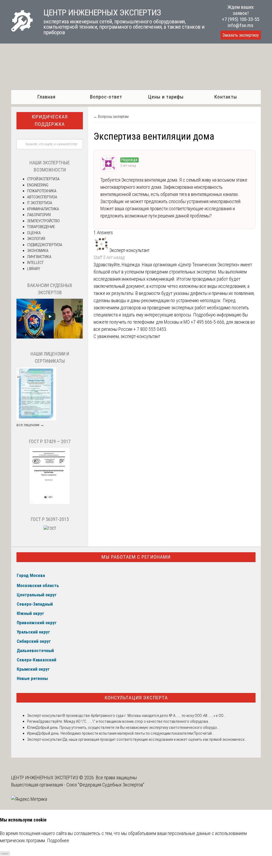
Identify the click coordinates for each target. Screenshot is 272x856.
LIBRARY (33, 268)
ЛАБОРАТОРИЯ (39, 214)
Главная (46, 97)
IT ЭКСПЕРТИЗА (39, 202)
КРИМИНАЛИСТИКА (43, 209)
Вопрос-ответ (106, 97)
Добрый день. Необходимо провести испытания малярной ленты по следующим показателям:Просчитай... (125, 733)
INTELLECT (35, 262)
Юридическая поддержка (50, 120)
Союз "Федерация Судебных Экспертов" (105, 784)
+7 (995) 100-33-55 (240, 19)
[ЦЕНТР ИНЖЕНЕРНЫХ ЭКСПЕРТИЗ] (22, 30)
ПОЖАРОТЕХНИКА (41, 191)
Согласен (5, 853)
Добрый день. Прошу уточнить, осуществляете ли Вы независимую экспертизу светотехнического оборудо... (127, 727)
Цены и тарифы (166, 97)
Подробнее (58, 840)
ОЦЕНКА (34, 232)
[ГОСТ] (50, 502)
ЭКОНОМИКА (37, 250)
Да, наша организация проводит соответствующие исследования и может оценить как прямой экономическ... (155, 739)
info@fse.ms (240, 25)
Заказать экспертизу (241, 35)
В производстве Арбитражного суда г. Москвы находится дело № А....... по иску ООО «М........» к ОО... (144, 715)
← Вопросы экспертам (111, 116)
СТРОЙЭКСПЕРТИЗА (43, 179)
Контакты (225, 97)
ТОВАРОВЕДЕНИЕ (41, 226)
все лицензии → (30, 424)
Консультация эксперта (136, 698)
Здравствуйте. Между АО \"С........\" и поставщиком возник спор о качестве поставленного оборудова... (124, 721)
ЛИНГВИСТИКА (39, 256)
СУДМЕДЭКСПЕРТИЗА (44, 244)
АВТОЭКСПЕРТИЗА (42, 197)
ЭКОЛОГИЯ (36, 238)
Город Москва (31, 575)
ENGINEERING (37, 185)
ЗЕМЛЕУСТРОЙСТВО (43, 221)
